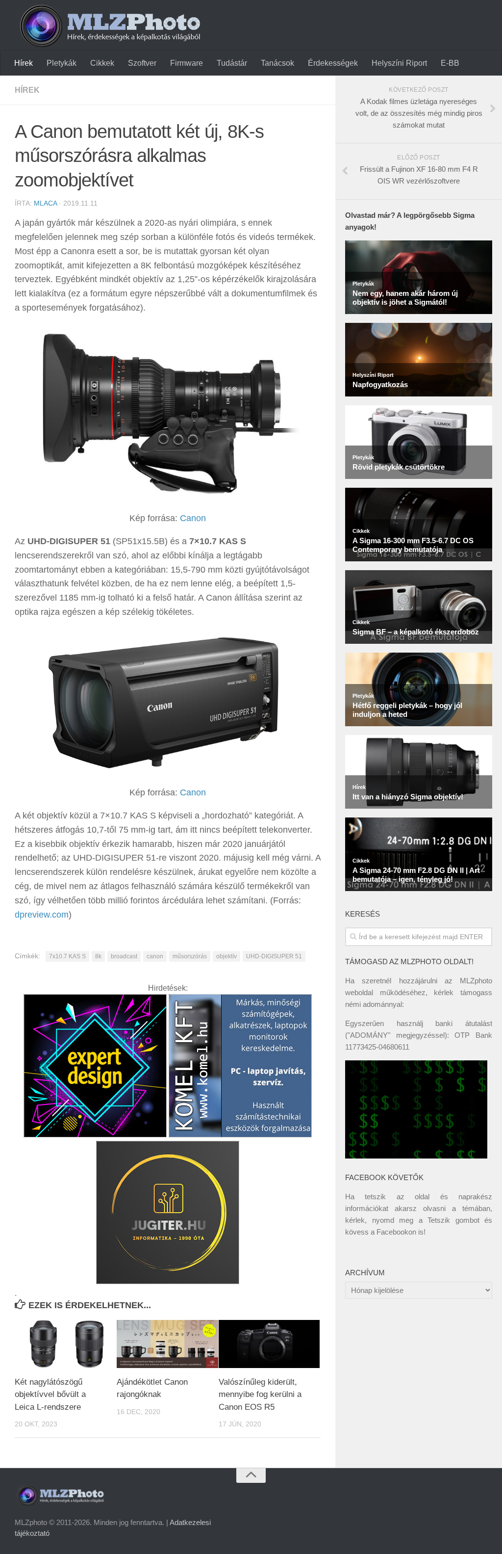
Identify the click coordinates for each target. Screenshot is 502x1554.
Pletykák (61, 63)
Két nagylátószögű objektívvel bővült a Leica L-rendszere (50, 1394)
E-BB (450, 63)
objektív (226, 956)
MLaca (45, 203)
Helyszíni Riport (399, 63)
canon (155, 956)
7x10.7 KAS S (67, 956)
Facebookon (396, 1232)
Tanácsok (277, 63)
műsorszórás (190, 956)
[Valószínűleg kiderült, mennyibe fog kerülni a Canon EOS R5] (269, 1344)
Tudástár (232, 63)
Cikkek (102, 63)
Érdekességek (333, 63)
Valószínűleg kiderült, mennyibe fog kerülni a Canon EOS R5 (260, 1394)
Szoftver (142, 63)
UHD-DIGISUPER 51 (274, 956)
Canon (193, 518)
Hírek (23, 63)
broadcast (124, 956)
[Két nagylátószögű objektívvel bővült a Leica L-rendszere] (65, 1344)
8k (98, 956)
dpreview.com (42, 915)
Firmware (186, 63)
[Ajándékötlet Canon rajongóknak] (167, 1344)
